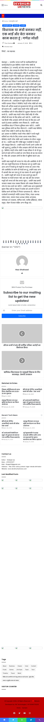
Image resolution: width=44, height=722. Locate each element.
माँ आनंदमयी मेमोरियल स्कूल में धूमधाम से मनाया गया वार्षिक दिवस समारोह (32, 402)
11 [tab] (28, 241)
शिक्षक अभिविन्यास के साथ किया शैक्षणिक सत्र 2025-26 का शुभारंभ (11, 391)
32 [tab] (40, 242)
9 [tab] (23, 241)
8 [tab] (20, 241)
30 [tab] (35, 242)
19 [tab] (8, 242)
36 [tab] (24, 243)
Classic (20, 666)
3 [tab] (8, 241)
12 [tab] (30, 241)
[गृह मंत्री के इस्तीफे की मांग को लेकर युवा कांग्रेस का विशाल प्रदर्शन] (35, 482)
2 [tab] (6, 241)
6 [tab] (15, 241)
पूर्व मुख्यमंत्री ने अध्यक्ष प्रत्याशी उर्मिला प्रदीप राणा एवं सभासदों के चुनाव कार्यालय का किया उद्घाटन (32, 436)
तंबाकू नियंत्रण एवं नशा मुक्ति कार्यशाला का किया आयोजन (10, 402)
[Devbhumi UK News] (22, 5)
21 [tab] (13, 242)
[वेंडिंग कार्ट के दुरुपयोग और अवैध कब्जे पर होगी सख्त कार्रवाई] (8, 650)
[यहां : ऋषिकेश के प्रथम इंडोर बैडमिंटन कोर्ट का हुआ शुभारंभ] (22, 650)
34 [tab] (19, 243)
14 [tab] (35, 241)
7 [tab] (18, 241)
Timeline (5, 673)
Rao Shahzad (9, 43)
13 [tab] (33, 241)
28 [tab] (30, 242)
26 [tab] (25, 242)
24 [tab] (20, 242)
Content (33, 666)
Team (27, 669)
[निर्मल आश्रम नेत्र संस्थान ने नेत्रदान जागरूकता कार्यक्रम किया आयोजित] (22, 482)
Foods (4, 669)
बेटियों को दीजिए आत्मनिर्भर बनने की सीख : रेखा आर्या (32, 390)
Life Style (19, 669)
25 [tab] (23, 242)
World (19, 673)
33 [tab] (17, 243)
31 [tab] (38, 242)
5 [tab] (13, 241)
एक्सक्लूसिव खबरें (13, 21)
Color (26, 666)
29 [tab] (33, 242)
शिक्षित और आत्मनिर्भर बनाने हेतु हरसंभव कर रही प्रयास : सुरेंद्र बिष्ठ (18, 677)
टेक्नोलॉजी (16, 25)
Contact (24, 708)
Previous (4, 223)
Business (12, 666)
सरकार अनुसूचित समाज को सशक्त (11, 680)
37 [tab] (27, 243)
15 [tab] (38, 241)
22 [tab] (15, 242)
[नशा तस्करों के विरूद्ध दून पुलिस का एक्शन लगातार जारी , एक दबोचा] (35, 650)
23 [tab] (18, 242)
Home (6, 21)
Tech (33, 669)
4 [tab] (11, 241)
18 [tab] (6, 242)
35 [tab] (22, 243)
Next (39, 223)
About (4, 666)
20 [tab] (11, 242)
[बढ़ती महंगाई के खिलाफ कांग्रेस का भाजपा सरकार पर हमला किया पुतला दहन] (22, 566)
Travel (13, 673)
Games (11, 669)
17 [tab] (3, 242)
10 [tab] (25, 241)
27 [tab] (28, 242)
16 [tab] (40, 241)
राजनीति (23, 25)
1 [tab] (3, 241)
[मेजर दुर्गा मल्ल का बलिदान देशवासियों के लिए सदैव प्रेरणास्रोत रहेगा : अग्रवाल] (35, 566)
